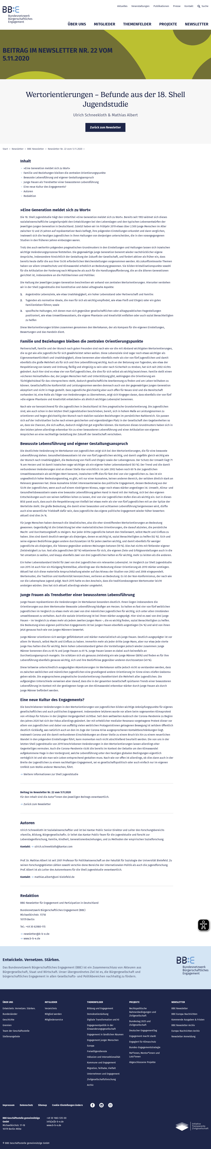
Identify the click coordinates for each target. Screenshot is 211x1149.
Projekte (168, 24)
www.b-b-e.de (32, 938)
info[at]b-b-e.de (55, 1121)
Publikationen (161, 6)
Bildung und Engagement (100, 1008)
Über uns (77, 24)
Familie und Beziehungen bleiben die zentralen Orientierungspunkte (65, 172)
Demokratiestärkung (97, 1014)
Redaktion (30, 196)
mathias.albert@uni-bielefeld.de (54, 877)
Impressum (9, 1105)
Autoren (28, 191)
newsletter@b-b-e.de (36, 933)
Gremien (7, 1025)
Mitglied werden (53, 1014)
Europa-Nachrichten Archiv (185, 1031)
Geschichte (8, 1019)
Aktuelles (122, 6)
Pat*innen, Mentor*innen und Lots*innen (144, 1055)
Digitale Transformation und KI (103, 1019)
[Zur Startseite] (17, 14)
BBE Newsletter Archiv (183, 1025)
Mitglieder (104, 24)
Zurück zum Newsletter (37, 804)
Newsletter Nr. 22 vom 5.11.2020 (65, 149)
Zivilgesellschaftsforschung (101, 1079)
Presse (177, 6)
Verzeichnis (51, 1008)
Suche (205, 6)
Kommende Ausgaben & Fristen (187, 1019)
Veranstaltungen (140, 6)
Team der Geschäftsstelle (16, 1031)
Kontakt (188, 6)
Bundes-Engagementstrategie (144, 1047)
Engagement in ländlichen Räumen (105, 1034)
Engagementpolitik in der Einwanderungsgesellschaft (101, 1027)
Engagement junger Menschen (103, 1040)
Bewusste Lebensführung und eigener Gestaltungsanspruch (59, 177)
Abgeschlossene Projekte (142, 1062)
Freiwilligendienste (97, 1051)
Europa (90, 1045)
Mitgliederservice (54, 1019)
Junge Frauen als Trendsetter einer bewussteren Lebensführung (61, 182)
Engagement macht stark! (142, 1036)
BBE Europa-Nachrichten (184, 1014)
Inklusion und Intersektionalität (103, 1057)
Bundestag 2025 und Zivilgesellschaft (140, 1023)
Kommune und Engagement (101, 1062)
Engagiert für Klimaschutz (142, 1041)
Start (5, 149)
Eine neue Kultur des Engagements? (45, 186)
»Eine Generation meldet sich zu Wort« (47, 168)
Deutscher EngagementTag (143, 1030)
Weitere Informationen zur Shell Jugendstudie (51, 774)
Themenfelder (137, 24)
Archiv (90, 1085)
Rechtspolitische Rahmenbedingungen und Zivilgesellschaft (142, 1012)
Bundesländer (10, 1014)
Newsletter (196, 24)
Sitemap (42, 1105)
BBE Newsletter (35, 149)
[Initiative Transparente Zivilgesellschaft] (191, 1126)
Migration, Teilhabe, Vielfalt (101, 1068)
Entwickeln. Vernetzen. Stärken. (19, 1008)
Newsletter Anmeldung (183, 1036)
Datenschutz (26, 1105)
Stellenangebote (11, 1036)
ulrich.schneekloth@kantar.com (53, 846)
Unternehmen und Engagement (103, 1073)
